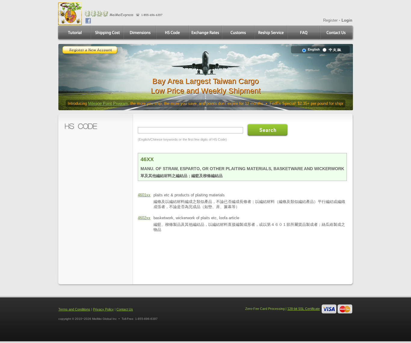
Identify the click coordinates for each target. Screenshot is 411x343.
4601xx (144, 195)
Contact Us (124, 309)
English (313, 49)
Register (330, 20)
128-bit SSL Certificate (303, 308)
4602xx (144, 218)
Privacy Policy (103, 309)
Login (346, 20)
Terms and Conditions (74, 309)
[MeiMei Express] (70, 22)
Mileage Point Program (108, 103)
